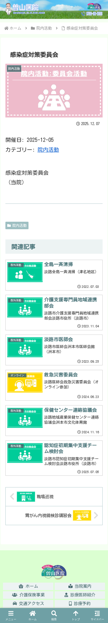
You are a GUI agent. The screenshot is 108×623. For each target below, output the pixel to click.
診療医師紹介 (81, 595)
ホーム (30, 586)
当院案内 (82, 586)
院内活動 (48, 149)
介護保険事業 (31, 595)
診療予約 (81, 603)
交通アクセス (30, 603)
